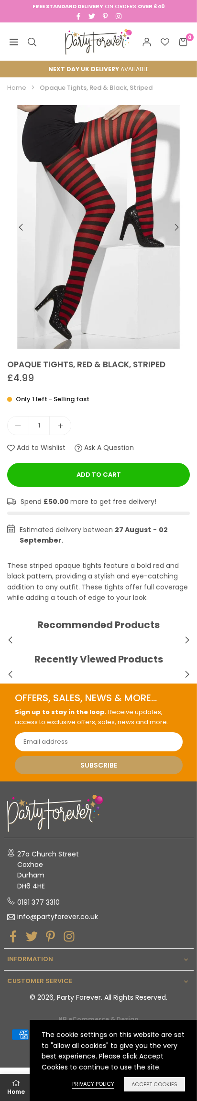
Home (16, 87)
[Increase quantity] (60, 426)
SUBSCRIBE (98, 765)
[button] (176, 227)
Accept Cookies (154, 1084)
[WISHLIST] (165, 42)
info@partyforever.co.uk (57, 917)
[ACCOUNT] (147, 42)
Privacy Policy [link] (93, 1084)
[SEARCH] (32, 42)
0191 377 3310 (38, 902)
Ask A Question (108, 447)
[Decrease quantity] (18, 426)
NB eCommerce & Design (98, 1019)
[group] (98, 226)
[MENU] (14, 42)
